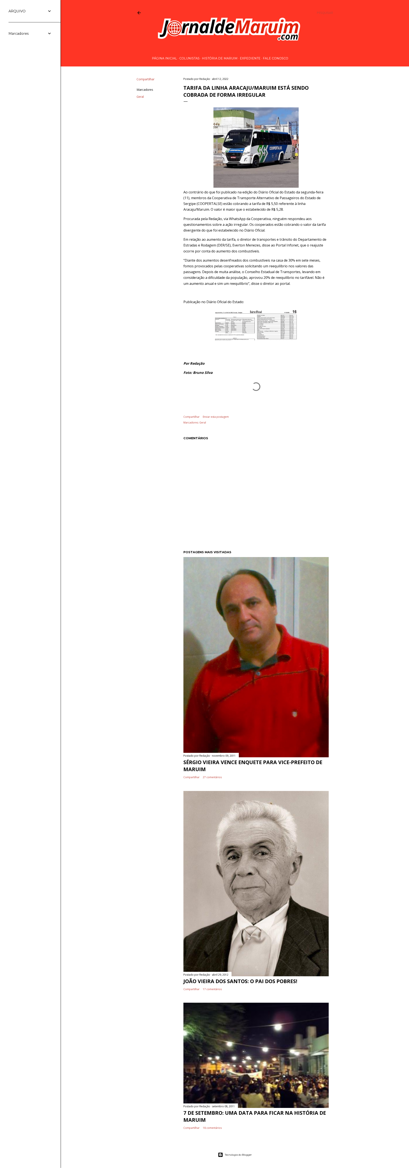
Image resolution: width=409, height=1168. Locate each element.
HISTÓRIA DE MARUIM (220, 58)
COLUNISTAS (189, 58)
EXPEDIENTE (250, 58)
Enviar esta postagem (216, 417)
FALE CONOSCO (275, 58)
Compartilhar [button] (145, 79)
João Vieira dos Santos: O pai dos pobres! (240, 981)
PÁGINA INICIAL (164, 58)
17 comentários (212, 989)
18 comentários (212, 1128)
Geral (140, 97)
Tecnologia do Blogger (238, 1154)
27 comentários (212, 777)
